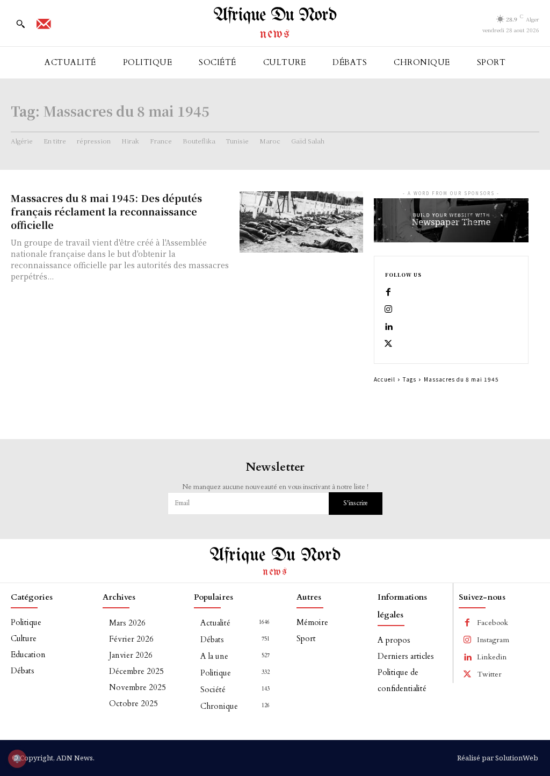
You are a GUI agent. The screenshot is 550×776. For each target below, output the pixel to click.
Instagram (493, 640)
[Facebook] (388, 292)
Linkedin (491, 657)
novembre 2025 (137, 687)
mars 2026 (127, 622)
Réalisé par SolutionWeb (497, 758)
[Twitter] (388, 344)
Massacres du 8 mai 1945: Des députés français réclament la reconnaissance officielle (106, 211)
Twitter (489, 674)
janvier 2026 (131, 655)
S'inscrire (355, 503)
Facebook (492, 622)
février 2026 (131, 639)
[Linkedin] (388, 326)
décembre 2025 (136, 671)
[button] (20, 23)
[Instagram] (388, 309)
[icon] (43, 27)
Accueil (384, 379)
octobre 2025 (133, 703)
